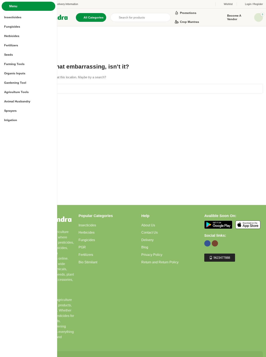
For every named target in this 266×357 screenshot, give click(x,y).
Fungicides (87, 240)
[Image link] (218, 224)
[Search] (258, 88)
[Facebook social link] (207, 243)
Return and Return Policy (160, 262)
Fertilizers (86, 254)
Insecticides (87, 225)
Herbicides (87, 232)
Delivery (147, 240)
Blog (144, 247)
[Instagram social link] (215, 243)
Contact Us (149, 232)
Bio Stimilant (88, 262)
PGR (82, 247)
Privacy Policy (151, 254)
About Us (148, 225)
